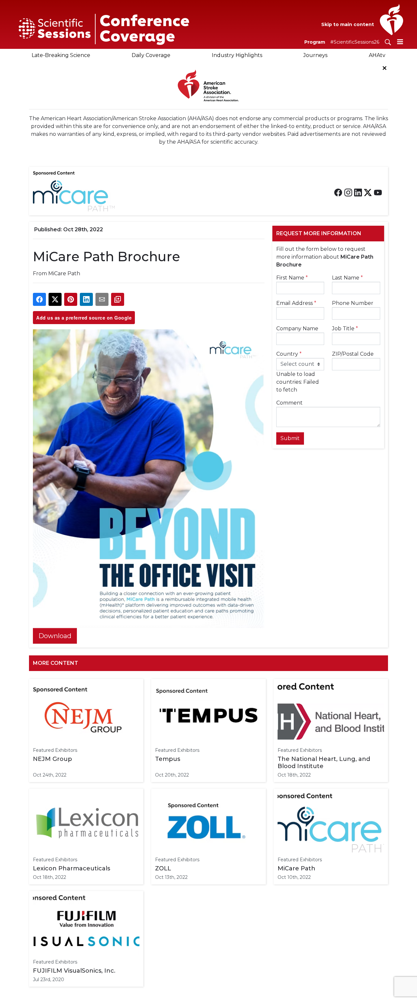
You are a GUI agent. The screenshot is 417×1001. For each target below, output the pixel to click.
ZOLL (163, 868)
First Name (292, 278)
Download (54, 636)
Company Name (297, 328)
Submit (290, 438)
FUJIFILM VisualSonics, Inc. (74, 970)
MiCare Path (64, 273)
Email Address (296, 303)
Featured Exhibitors (55, 750)
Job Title (345, 328)
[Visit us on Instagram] (348, 192)
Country (289, 354)
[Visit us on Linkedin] (358, 192)
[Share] (39, 299)
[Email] (101, 299)
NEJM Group (52, 759)
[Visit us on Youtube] (378, 192)
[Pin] (70, 299)
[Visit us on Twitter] (368, 192)
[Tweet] (55, 299)
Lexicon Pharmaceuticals (71, 868)
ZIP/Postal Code (353, 354)
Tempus (167, 759)
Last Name (347, 278)
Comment (289, 403)
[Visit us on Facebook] (338, 192)
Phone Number (352, 303)
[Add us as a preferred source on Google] (117, 299)
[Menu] (400, 41)
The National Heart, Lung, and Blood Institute (324, 762)
